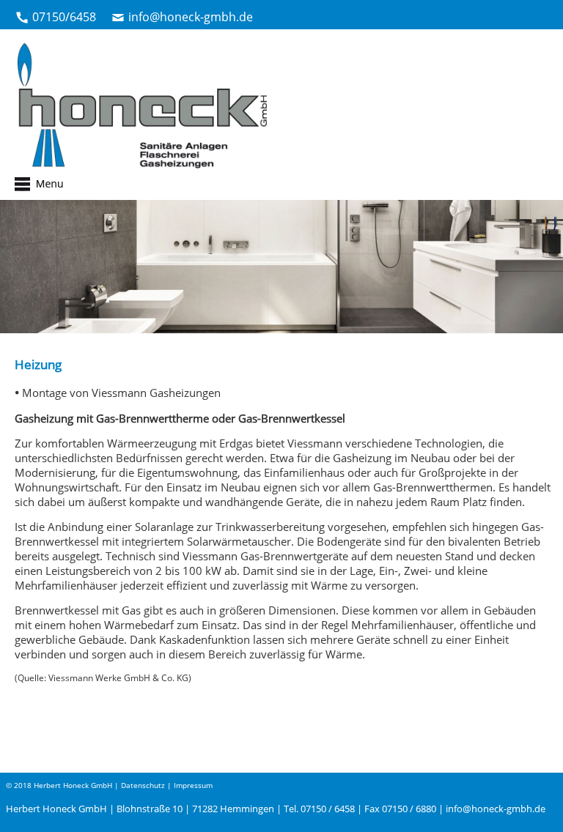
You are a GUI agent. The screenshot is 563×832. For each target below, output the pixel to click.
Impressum (193, 785)
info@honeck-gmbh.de (190, 17)
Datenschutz (143, 785)
